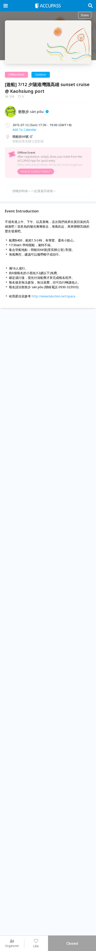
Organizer (12, 946)
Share (85, 15)
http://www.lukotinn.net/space (53, 296)
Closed (72, 943)
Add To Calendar (24, 129)
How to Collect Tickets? (35, 171)
